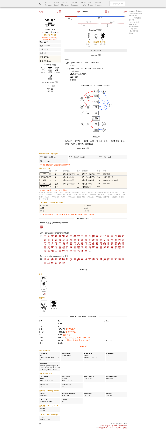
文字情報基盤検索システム (76, 338)
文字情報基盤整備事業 (62, 165)
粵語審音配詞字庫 (47, 165)
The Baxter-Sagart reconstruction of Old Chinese (71, 214)
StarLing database (47, 214)
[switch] (56, 82)
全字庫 (45, 39)
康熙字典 (44, 37)
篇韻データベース (54, 190)
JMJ (50, 39)
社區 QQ (114, 426)
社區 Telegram (106, 426)
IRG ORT (111, 428)
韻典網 (64, 190)
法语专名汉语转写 (121, 428)
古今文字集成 (103, 428)
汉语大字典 (52, 37)
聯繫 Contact (123, 426)
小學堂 (43, 190)
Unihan (82, 346)
